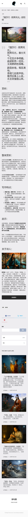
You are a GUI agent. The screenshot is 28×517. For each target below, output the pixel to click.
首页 (3, 10)
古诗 (5, 10)
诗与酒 (14, 499)
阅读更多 (14, 297)
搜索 (3, 326)
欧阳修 (6, 307)
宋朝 (3, 307)
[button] (2, 3)
